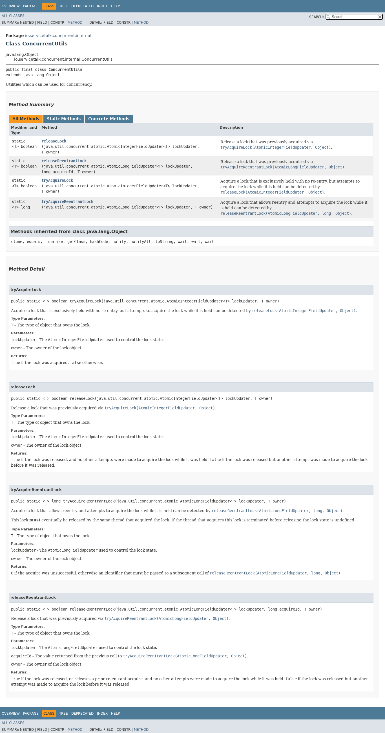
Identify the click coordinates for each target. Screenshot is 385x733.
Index (102, 6)
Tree (63, 6)
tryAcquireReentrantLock (67, 201)
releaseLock (53, 141)
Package (31, 6)
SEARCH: (316, 17)
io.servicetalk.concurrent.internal (58, 35)
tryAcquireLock (57, 180)
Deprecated (82, 6)
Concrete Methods (108, 119)
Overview (11, 6)
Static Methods (64, 119)
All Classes (13, 16)
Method (75, 23)
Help (115, 6)
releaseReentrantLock (64, 161)
